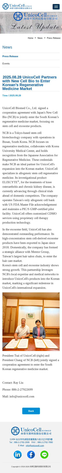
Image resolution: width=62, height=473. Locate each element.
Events (6, 63)
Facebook (31, 455)
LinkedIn (18, 455)
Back (31, 411)
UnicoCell (17, 7)
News (40, 38)
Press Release (53, 38)
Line (44, 455)
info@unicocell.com (35, 445)
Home (30, 38)
